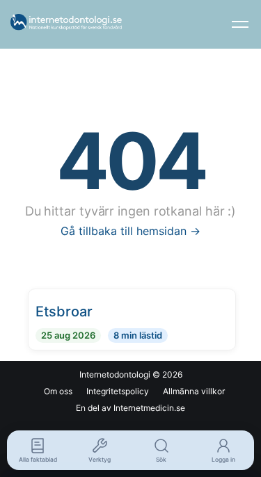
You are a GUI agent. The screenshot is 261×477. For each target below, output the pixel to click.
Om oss (58, 391)
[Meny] (240, 24)
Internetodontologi (114, 374)
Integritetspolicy (117, 391)
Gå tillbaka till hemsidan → (130, 231)
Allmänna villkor (194, 391)
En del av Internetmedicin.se (130, 408)
